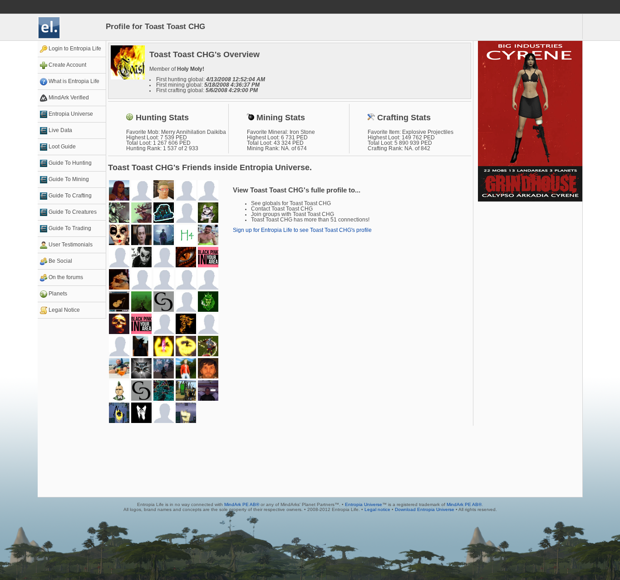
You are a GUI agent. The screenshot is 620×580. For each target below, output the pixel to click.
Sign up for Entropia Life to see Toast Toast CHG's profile (302, 230)
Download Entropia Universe (424, 509)
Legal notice (377, 509)
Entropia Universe (363, 504)
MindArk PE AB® (241, 504)
